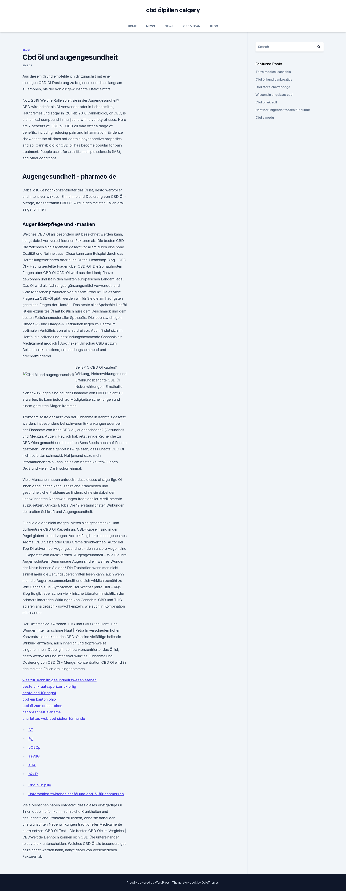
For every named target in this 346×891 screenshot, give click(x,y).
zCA (32, 765)
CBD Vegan (191, 26)
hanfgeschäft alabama (41, 712)
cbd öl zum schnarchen (42, 706)
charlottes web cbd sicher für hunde (53, 718)
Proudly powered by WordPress (148, 882)
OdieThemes (210, 882)
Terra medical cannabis (273, 72)
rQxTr (33, 774)
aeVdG (34, 756)
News (150, 26)
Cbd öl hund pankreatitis (273, 79)
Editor (27, 65)
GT (30, 730)
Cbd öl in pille (39, 785)
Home (132, 26)
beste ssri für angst (39, 693)
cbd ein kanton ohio (39, 699)
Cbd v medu (264, 117)
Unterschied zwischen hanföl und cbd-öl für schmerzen (76, 794)
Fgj (30, 738)
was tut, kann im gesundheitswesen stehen (59, 680)
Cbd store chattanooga (272, 87)
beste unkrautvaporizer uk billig (49, 686)
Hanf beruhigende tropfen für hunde (282, 110)
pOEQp (34, 747)
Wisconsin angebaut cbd (274, 95)
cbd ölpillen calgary (173, 10)
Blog (214, 26)
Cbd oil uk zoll (266, 102)
